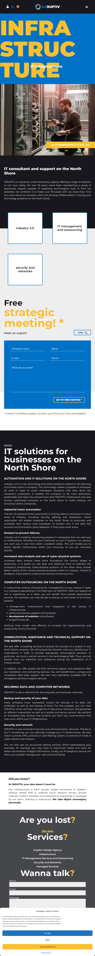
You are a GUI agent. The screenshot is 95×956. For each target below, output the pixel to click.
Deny (47, 940)
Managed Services (47, 866)
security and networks (25, 269)
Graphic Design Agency (47, 850)
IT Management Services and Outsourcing (47, 858)
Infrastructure (47, 854)
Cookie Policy (46, 952)
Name (12, 881)
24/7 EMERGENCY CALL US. (70, 145)
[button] (87, 7)
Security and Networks (47, 862)
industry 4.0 (25, 228)
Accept (47, 933)
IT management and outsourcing (69, 228)
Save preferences (48, 947)
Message (14, 898)
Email (12, 889)
